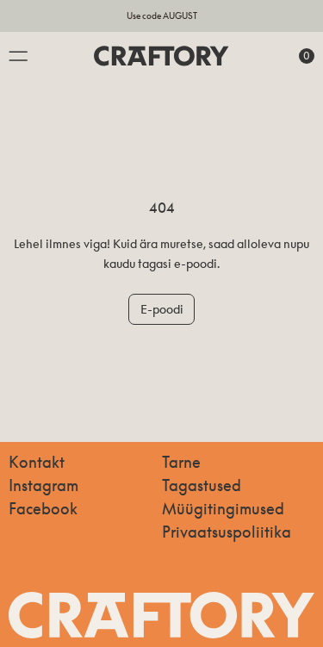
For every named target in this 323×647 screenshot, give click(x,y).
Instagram (43, 485)
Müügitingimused (223, 508)
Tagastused (201, 485)
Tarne (181, 461)
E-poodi (161, 309)
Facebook (43, 508)
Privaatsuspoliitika (226, 531)
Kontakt (37, 461)
